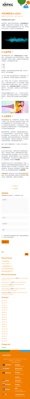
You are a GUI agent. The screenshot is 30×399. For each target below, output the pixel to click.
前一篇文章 (15, 185)
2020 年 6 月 (4, 317)
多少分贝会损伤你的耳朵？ (8, 268)
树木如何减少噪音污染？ (7, 271)
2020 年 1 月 (4, 326)
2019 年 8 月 (4, 338)
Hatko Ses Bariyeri (6, 288)
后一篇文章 (15, 188)
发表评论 (4, 16)
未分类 (8, 16)
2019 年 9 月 (4, 336)
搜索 (3, 252)
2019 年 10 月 (5, 333)
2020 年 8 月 (4, 312)
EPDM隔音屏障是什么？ (7, 266)
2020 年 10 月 (5, 307)
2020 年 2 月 (4, 324)
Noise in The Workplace (20, 282)
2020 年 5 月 (4, 319)
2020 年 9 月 (4, 310)
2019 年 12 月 (5, 329)
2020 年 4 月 (4, 322)
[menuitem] (26, 4)
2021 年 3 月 (4, 300)
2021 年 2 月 (4, 303)
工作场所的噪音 (5, 261)
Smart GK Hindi (5, 284)
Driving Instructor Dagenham (8, 278)
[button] (21, 4)
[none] (26, 4)
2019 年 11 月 (5, 331)
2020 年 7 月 (4, 314)
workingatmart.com (6, 282)
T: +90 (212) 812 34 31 (15, 362)
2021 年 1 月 (4, 305)
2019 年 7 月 (4, 341)
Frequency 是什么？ (6, 263)
